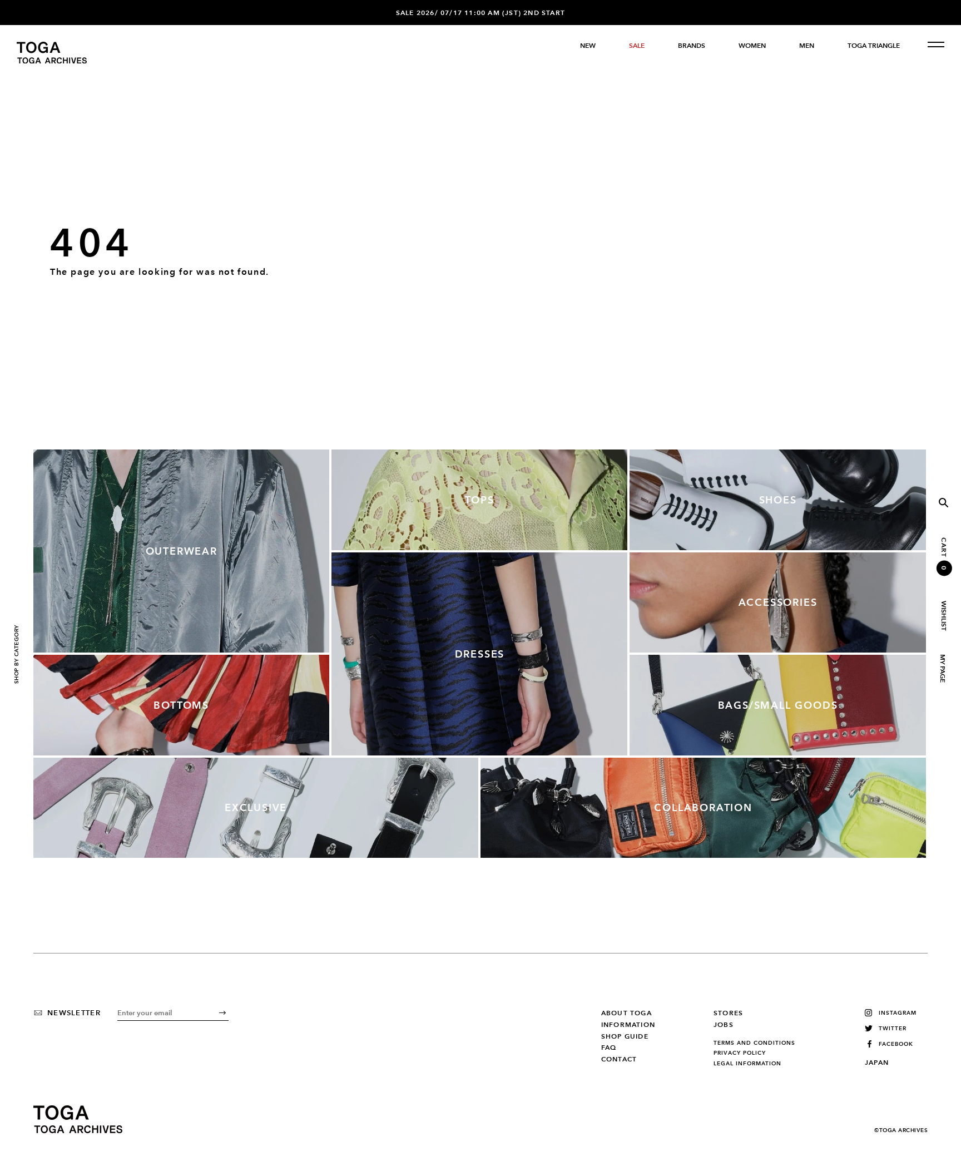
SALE (637, 46)
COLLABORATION (703, 807)
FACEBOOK (896, 1044)
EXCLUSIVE (256, 807)
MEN (806, 46)
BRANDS (691, 46)
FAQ (609, 1047)
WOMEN (752, 46)
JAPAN (877, 1062)
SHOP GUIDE (624, 1036)
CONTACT (619, 1059)
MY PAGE (942, 668)
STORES (728, 1013)
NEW (588, 46)
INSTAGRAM (898, 1012)
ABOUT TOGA (626, 1013)
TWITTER (892, 1028)
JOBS (724, 1025)
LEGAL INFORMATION (747, 1063)
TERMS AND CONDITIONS (754, 1043)
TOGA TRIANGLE (874, 46)
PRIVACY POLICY (740, 1053)
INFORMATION (628, 1025)
